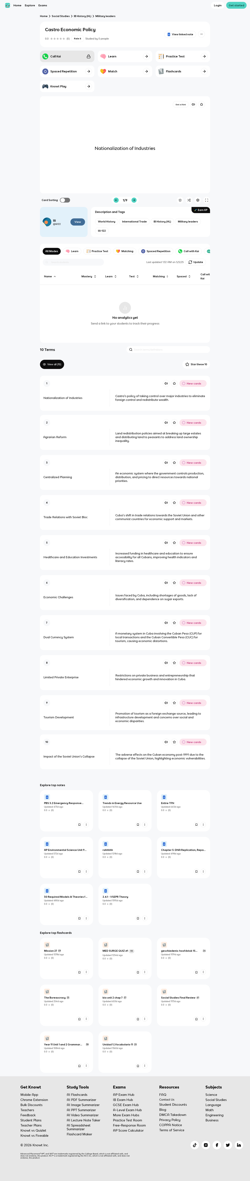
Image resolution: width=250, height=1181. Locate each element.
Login (218, 5)
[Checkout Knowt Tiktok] (194, 1145)
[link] (66, 810)
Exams (42, 5)
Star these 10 (199, 364)
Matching (127, 251)
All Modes (51, 251)
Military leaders (105, 16)
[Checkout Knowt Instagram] (206, 1145)
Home (17, 5)
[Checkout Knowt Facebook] (217, 1145)
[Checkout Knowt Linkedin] (239, 1145)
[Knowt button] (201, 34)
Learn (74, 251)
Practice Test (100, 251)
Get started (236, 5)
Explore (30, 5)
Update (198, 262)
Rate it (77, 38)
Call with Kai (191, 251)
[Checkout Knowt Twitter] (228, 1145)
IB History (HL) (82, 16)
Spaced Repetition (158, 251)
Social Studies (61, 16)
